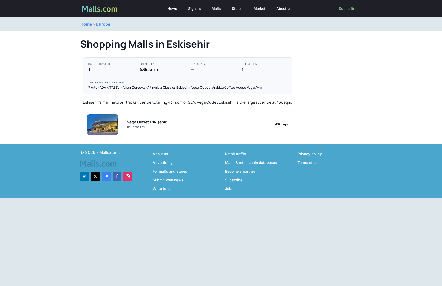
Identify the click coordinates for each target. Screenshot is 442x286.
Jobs (229, 188)
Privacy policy (309, 154)
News (172, 8)
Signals (194, 8)
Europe (103, 24)
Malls (216, 8)
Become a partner (240, 171)
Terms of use (308, 162)
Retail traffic (235, 154)
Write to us (162, 188)
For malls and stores (170, 171)
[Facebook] (117, 176)
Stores (237, 8)
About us (284, 8)
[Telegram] (106, 176)
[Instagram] (127, 176)
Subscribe (347, 8)
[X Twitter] (95, 176)
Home (86, 24)
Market (259, 8)
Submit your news (168, 180)
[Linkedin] (84, 176)
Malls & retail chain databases (251, 162)
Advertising (163, 162)
